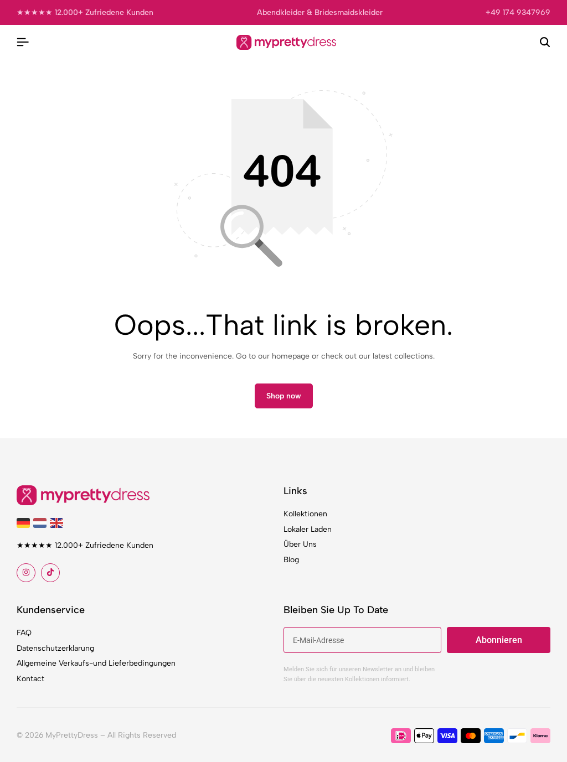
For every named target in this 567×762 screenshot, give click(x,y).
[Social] (26, 572)
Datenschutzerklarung (55, 648)
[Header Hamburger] (23, 42)
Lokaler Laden (308, 529)
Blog (291, 559)
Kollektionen (305, 514)
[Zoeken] (545, 43)
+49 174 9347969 (518, 12)
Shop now (283, 396)
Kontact (30, 678)
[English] (58, 522)
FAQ (24, 632)
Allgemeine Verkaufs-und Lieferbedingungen (96, 663)
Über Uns (300, 544)
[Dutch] (41, 522)
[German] (25, 522)
